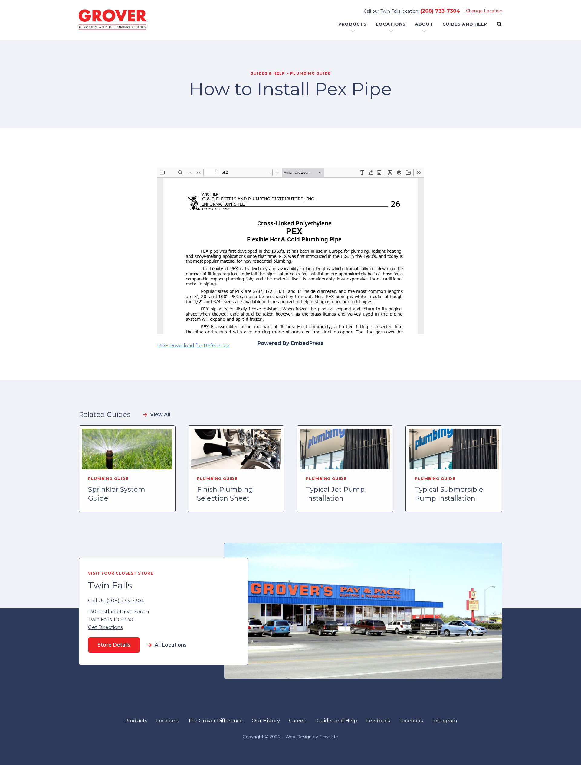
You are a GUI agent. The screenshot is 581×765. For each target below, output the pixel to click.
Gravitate (328, 737)
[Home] (112, 20)
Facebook (411, 721)
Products (352, 24)
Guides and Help (464, 24)
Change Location (484, 11)
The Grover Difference (215, 721)
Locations (391, 24)
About (424, 24)
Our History (266, 721)
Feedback (378, 721)
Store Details (113, 645)
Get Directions (105, 627)
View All (160, 414)
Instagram (444, 721)
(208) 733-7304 (440, 11)
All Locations (171, 645)
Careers (298, 721)
